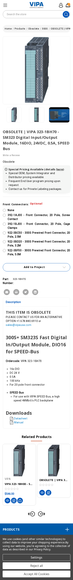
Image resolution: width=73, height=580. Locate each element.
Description (13, 302)
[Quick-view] (7, 500)
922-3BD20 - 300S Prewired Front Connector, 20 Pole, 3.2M (39, 243)
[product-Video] (59, 115)
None (11, 210)
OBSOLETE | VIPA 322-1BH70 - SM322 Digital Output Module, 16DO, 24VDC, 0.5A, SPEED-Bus (53, 480)
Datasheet (20, 418)
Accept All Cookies (36, 574)
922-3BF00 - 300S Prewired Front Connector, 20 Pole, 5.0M (39, 252)
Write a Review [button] (11, 155)
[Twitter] (26, 292)
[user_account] (60, 5)
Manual (19, 422)
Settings (36, 557)
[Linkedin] (35, 292)
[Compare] (14, 500)
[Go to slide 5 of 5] (31, 514)
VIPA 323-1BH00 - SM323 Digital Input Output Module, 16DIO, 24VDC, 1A (19, 484)
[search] (66, 14)
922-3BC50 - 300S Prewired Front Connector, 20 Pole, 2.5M (39, 234)
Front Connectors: (22, 204)
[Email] (7, 292)
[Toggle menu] (5, 5)
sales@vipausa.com (18, 324)
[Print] (16, 292)
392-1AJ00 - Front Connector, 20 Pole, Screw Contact (39, 217)
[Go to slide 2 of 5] (41, 514)
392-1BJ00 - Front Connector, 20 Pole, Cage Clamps (39, 225)
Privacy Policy (42, 549)
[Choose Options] (20, 500)
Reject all (36, 566)
